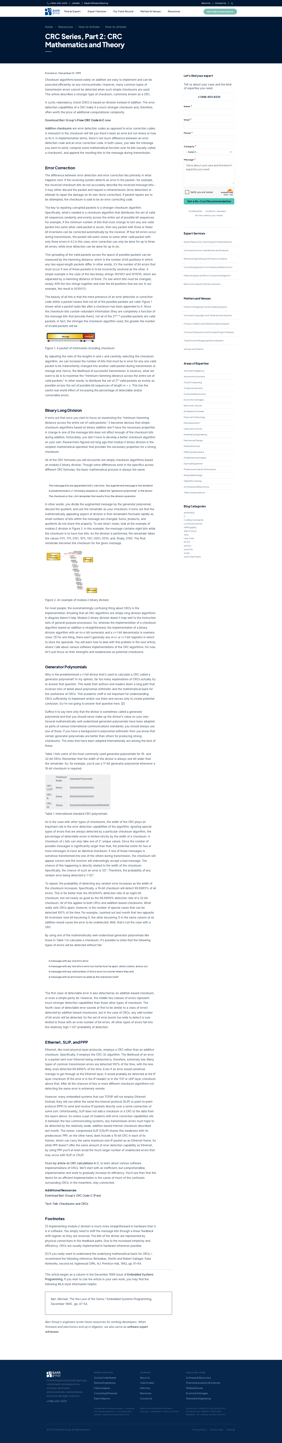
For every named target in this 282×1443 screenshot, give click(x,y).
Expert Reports (102, 1398)
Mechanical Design (193, 440)
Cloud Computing (193, 382)
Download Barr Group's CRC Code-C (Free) (73, 1195)
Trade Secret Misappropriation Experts (204, 340)
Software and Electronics (196, 486)
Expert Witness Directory (96, 3)
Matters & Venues (150, 11)
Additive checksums (58, 128)
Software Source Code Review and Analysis (206, 250)
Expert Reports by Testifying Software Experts (208, 242)
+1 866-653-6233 (58, 3)
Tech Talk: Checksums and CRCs (66, 1203)
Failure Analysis (102, 1387)
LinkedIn (76, 3)
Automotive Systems (194, 376)
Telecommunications (194, 492)
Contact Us (220, 3)
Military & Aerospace (194, 452)
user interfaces (192, 556)
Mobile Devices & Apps (195, 457)
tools (187, 552)
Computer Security (193, 388)
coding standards (194, 519)
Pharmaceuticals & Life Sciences (200, 469)
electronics (190, 530)
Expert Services (97, 11)
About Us (206, 3)
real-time (189, 538)
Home (49, 27)
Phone (187, 133)
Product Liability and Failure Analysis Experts (206, 323)
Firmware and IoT (192, 423)
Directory (145, 1387)
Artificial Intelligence (194, 370)
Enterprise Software (194, 411)
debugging (190, 527)
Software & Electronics (198, 1377)
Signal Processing (193, 481)
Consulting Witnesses (105, 1393)
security (188, 549)
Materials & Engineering (195, 434)
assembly (189, 512)
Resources (174, 11)
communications (193, 523)
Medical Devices (192, 446)
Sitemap (231, 1429)
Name (187, 106)
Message (189, 159)
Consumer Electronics (195, 394)
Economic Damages (194, 399)
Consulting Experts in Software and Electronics (208, 267)
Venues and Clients (194, 349)
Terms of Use (216, 1429)
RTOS (187, 541)
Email (187, 119)
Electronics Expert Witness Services (202, 284)
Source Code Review (105, 1377)
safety (187, 545)
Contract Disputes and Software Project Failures (209, 332)
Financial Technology (194, 417)
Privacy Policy (199, 1429)
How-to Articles (89, 27)
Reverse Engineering (104, 1382)
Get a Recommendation (220, 11)
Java (186, 534)
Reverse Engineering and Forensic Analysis (205, 258)
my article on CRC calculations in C (76, 1163)
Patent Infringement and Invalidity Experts (205, 307)
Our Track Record (123, 11)
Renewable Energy (193, 475)
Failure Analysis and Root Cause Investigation (207, 275)
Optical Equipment (193, 463)
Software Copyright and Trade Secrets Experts (208, 315)
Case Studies (147, 1382)
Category (189, 146)
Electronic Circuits (193, 405)
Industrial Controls (193, 428)
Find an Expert (72, 11)
